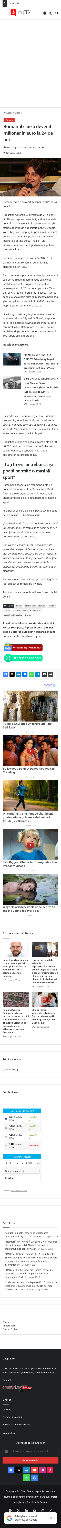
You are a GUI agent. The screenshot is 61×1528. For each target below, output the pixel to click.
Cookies (7, 1409)
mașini (7, 610)
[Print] (50, 674)
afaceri (19, 606)
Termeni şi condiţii (12, 1417)
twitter (28, 615)
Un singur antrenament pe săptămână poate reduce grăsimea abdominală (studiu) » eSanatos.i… (28, 817)
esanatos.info (30, 826)
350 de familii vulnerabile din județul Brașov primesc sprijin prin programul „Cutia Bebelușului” (44, 1016)
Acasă (9, 112)
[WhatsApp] (31, 674)
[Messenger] (24, 674)
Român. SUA (35, 610)
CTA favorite (30, 915)
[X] (12, 674)
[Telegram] (37, 674)
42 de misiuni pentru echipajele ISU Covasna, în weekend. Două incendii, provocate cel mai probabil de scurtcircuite (31, 1286)
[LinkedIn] (18, 674)
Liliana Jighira (12, 147)
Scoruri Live (9, 1322)
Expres (18, 112)
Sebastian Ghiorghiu (13, 615)
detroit (51, 606)
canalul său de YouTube (35, 606)
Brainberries (31, 732)
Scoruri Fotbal (10, 1329)
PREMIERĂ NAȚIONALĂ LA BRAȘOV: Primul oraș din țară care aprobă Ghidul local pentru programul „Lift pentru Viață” (31, 1245)
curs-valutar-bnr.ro (19, 1191)
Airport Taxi (9, 1325)
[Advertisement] (30, 59)
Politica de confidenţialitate (17, 1424)
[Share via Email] (44, 674)
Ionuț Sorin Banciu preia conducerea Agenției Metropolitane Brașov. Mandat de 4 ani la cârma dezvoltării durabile (15, 968)
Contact (7, 1380)
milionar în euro (19, 610)
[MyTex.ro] (22, 13)
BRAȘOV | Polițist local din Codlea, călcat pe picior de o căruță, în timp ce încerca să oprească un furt (29, 1273)
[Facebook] (5, 674)
